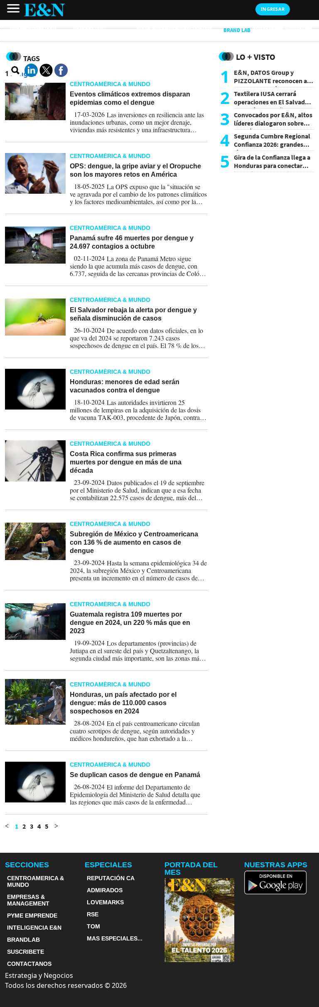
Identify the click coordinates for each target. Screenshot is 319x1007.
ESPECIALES (108, 865)
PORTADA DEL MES (191, 868)
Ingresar (273, 9)
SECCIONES (27, 865)
